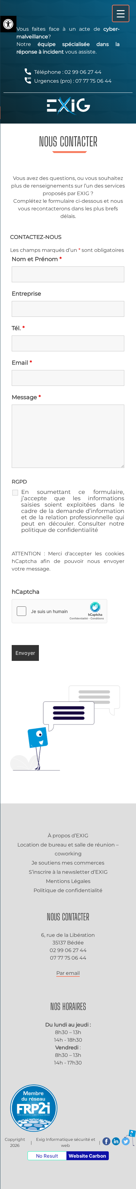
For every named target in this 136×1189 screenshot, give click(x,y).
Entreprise (26, 293)
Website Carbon (87, 1156)
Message (26, 397)
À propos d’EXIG (68, 836)
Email (22, 362)
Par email (68, 973)
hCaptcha (26, 591)
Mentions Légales (68, 881)
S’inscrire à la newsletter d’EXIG (68, 872)
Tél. (18, 328)
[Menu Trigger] (120, 13)
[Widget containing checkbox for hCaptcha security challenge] (59, 611)
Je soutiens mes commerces (68, 863)
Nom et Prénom (37, 259)
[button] (8, 24)
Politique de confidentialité (68, 890)
